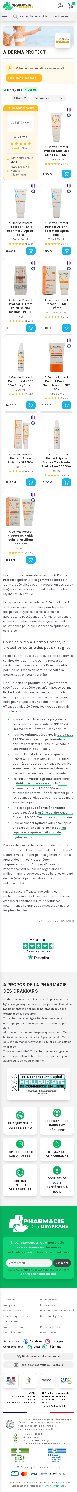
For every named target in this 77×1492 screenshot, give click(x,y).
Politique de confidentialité (57, 1310)
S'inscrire (62, 1262)
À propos (9, 1299)
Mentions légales (51, 1316)
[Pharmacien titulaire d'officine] (20, 1455)
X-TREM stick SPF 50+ (44, 759)
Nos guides (10, 1305)
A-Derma (31, 89)
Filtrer (18, 98)
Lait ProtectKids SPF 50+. (31, 749)
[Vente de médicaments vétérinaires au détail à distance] (57, 1455)
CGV (42, 1321)
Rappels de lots (50, 1327)
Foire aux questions (15, 1316)
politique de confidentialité (38, 1273)
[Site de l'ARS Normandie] (66, 1380)
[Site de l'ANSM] (47, 1380)
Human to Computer (54, 1485)
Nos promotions (13, 1327)
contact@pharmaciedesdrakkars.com (44, 1443)
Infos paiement (50, 1299)
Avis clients (10, 1321)
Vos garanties (12, 1310)
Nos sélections (12, 1332)
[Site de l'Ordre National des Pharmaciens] (29, 1380)
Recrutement (48, 1332)
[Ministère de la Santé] (11, 1380)
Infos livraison (49, 1305)
